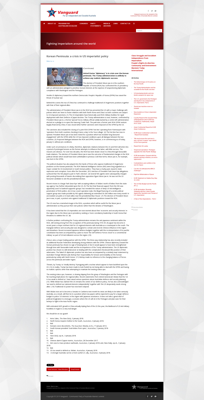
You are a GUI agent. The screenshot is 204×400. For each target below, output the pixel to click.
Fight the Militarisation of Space (144, 174)
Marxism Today (138, 68)
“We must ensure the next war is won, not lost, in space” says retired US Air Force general (145, 140)
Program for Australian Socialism (67, 24)
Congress (84, 23)
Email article (75, 369)
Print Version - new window (58, 369)
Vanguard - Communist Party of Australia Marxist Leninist (82, 396)
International (137, 70)
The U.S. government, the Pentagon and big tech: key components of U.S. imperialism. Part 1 (145, 101)
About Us (52, 23)
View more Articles (138, 207)
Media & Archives (107, 24)
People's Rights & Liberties (143, 63)
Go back (51, 376)
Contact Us (125, 23)
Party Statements (95, 24)
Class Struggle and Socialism (144, 55)
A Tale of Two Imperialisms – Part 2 (145, 199)
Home (48, 386)
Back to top (54, 386)
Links (115, 23)
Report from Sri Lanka (141, 146)
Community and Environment (144, 65)
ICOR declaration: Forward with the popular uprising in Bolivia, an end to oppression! (145, 157)
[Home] (44, 24)
